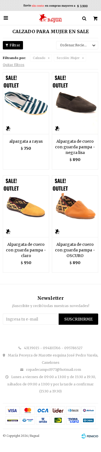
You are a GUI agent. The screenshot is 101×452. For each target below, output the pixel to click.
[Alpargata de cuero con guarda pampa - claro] (26, 206)
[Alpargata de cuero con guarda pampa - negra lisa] (75, 103)
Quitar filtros (13, 65)
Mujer (68, 58)
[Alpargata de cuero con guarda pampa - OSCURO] (75, 206)
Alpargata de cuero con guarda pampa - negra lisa (75, 147)
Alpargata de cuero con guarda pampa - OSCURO (75, 250)
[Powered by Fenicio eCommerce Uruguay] (89, 436)
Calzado (39, 58)
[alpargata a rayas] (26, 103)
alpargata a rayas (26, 141)
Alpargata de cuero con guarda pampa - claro (26, 250)
